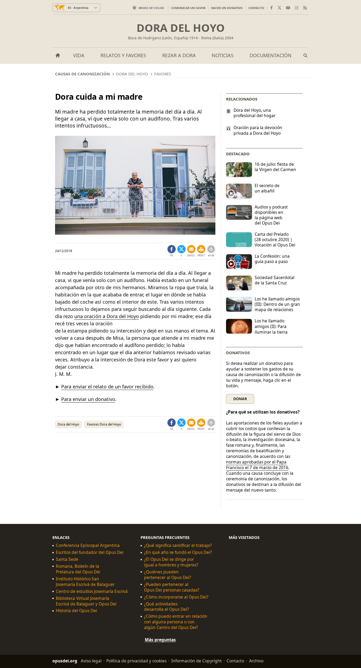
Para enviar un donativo (88, 399)
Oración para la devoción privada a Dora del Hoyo (258, 130)
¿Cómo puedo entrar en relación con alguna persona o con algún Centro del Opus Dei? (175, 621)
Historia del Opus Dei (76, 610)
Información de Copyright (196, 661)
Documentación (271, 55)
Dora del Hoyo (181, 27)
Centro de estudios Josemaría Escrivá (92, 591)
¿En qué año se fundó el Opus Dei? (178, 552)
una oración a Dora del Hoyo (106, 316)
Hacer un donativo (227, 8)
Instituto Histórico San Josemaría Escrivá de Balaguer (85, 581)
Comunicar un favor (188, 8)
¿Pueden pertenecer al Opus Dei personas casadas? (171, 587)
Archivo (256, 661)
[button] (201, 251)
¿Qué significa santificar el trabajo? (178, 545)
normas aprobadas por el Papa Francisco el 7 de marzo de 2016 (257, 464)
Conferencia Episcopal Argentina (88, 545)
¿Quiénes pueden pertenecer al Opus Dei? (167, 574)
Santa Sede (67, 559)
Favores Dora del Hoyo (104, 424)
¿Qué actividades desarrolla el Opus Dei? (166, 606)
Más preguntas (160, 640)
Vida (78, 55)
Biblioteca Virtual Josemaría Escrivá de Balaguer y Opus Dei (86, 601)
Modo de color (151, 8)
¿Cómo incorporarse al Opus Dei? (176, 597)
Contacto (256, 8)
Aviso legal (91, 661)
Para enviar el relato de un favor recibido (107, 386)
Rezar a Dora (179, 55)
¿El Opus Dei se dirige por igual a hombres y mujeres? (171, 562)
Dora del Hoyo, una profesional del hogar (254, 112)
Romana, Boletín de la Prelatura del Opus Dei (78, 569)
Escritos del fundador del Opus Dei (89, 552)
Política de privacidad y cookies (136, 661)
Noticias (223, 55)
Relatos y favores (123, 55)
